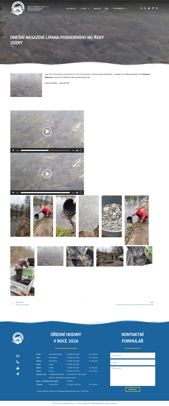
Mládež (97, 9)
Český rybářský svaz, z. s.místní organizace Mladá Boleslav (38, 8)
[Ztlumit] (77, 150)
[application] (47, 131)
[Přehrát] (13, 150)
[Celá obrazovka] (81, 150)
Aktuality (71, 9)
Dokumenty (119, 9)
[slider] (45, 150)
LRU (107, 9)
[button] (47, 131)
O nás (84, 9)
